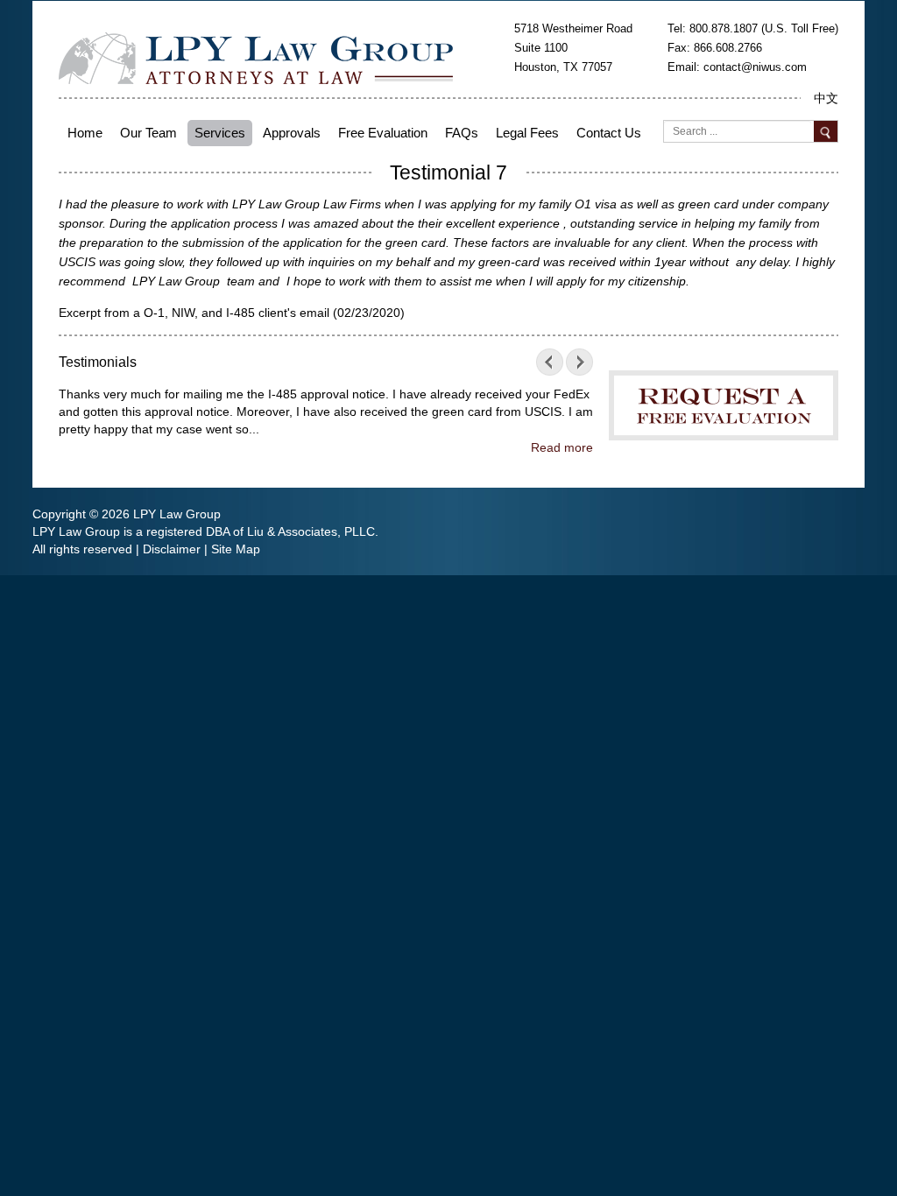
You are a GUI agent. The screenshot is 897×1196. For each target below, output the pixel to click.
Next (575, 362)
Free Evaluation (382, 132)
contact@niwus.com (755, 67)
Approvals (292, 132)
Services (219, 132)
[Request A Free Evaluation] (723, 392)
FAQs (461, 132)
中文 (826, 98)
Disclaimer (172, 549)
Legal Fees (527, 132)
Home (84, 132)
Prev (553, 362)
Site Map (235, 549)
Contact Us (608, 132)
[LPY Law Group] (256, 57)
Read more (562, 447)
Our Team (148, 132)
